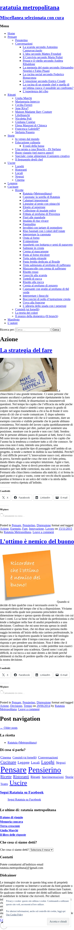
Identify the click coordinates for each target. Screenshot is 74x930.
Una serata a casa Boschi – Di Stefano (38, 149)
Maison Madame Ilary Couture (33, 111)
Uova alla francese (34, 302)
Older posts (8, 727)
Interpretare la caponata (37, 234)
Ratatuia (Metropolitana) (37, 193)
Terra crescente (10, 826)
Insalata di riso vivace (36, 220)
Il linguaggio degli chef (29, 159)
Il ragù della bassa (33, 145)
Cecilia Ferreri (23, 105)
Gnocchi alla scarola (35, 275)
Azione (4, 528)
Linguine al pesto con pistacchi (41, 203)
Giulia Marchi (23, 98)
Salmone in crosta (33, 248)
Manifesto (14, 319)
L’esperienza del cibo (35, 91)
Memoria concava (11, 821)
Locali (19, 173)
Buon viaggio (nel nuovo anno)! (34, 152)
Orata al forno (31, 237)
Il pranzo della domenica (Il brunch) (36, 316)
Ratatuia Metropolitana (17, 532)
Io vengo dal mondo (27, 139)
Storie (11, 135)
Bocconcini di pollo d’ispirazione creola (46, 299)
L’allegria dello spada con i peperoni (44, 306)
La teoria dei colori (26, 312)
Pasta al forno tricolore (36, 254)
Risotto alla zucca (33, 282)
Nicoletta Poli (23, 118)
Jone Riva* (22, 108)
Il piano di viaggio (11, 817)
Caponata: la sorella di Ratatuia (41, 197)
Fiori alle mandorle (34, 217)
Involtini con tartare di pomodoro (42, 227)
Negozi (19, 176)
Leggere (12, 183)
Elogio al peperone (34, 207)
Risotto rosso (30, 271)
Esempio (15, 528)
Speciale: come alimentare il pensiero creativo (42, 156)
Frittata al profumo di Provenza (41, 214)
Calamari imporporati (35, 200)
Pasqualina (29, 224)
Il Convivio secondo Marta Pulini (43, 57)
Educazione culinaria (27, 142)
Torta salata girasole (34, 258)
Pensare (12, 36)
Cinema (19, 179)
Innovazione (36, 528)
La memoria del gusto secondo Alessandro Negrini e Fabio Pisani (48, 69)
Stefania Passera (25, 132)
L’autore (13, 323)
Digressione (44, 525)
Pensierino (21, 40)
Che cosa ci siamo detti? (14, 849)
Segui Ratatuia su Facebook (22, 792)
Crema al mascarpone (36, 251)
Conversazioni (23, 43)
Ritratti (12, 94)
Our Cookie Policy (14, 914)
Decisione (16, 705)
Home (11, 33)
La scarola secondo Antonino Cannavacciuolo (40, 48)
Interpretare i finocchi (35, 295)
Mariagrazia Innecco (27, 101)
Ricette (19, 190)
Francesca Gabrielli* (27, 128)
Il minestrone (30, 241)
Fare (25, 528)
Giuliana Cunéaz (25, 122)
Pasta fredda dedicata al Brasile (41, 261)
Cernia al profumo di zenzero (40, 285)
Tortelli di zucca (32, 278)
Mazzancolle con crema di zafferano (44, 268)
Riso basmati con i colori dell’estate (44, 231)
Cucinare (13, 186)
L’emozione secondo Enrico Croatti (44, 81)
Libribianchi (22, 115)
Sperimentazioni (53, 777)
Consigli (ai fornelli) (27, 309)
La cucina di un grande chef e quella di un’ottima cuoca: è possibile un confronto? (48, 86)
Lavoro (49, 528)
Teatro (4, 784)
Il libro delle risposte (13, 834)
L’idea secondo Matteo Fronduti (42, 53)
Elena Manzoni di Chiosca (31, 125)
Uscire (11, 162)
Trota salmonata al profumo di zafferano (47, 265)
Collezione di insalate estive (39, 210)
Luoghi (19, 166)
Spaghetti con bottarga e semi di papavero (48, 244)
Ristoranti (21, 169)
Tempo (28, 705)
